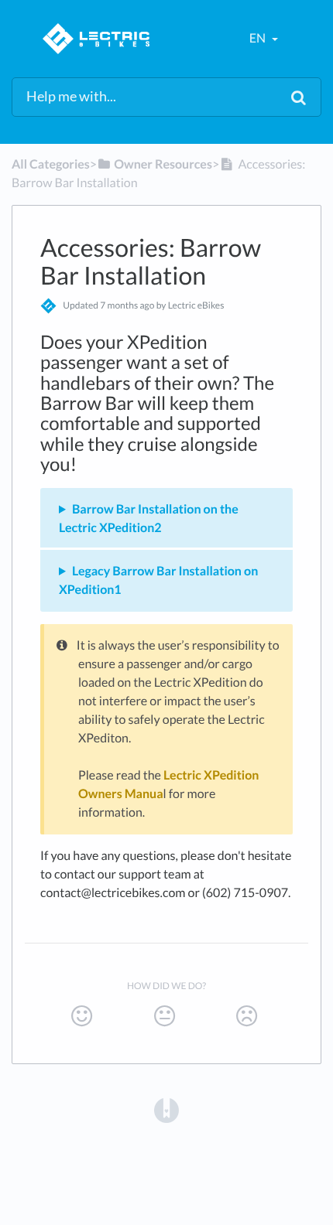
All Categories (51, 164)
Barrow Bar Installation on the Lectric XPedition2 (149, 518)
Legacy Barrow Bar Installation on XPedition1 (158, 580)
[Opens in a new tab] (166, 1109)
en (258, 38)
